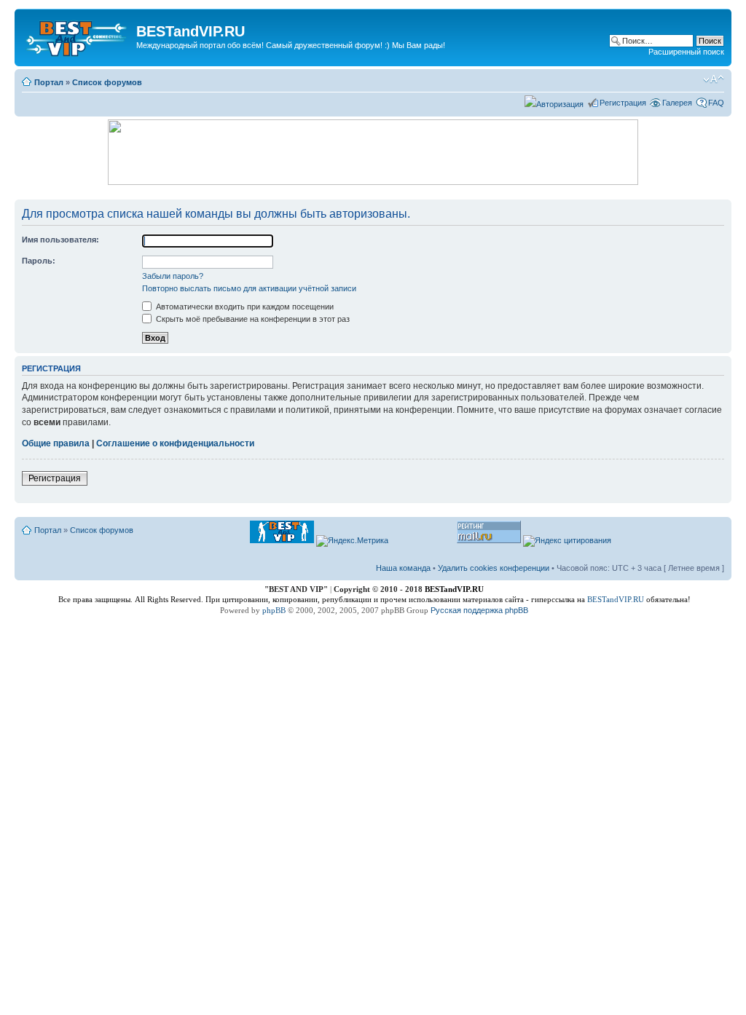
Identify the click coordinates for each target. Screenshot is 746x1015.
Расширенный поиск (686, 51)
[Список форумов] (77, 35)
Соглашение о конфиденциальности (175, 443)
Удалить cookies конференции (493, 568)
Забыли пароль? (172, 276)
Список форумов (107, 82)
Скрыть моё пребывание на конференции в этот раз (252, 319)
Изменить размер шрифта (713, 79)
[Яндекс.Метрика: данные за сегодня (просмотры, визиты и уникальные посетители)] (352, 541)
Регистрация (623, 102)
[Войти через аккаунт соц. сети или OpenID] (554, 102)
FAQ (716, 102)
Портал (48, 82)
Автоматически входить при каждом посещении (244, 306)
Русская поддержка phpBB (479, 610)
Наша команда (403, 568)
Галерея (677, 102)
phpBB (274, 610)
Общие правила (56, 443)
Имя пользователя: (60, 239)
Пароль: (38, 260)
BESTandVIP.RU (615, 599)
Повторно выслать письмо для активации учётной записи (249, 288)
